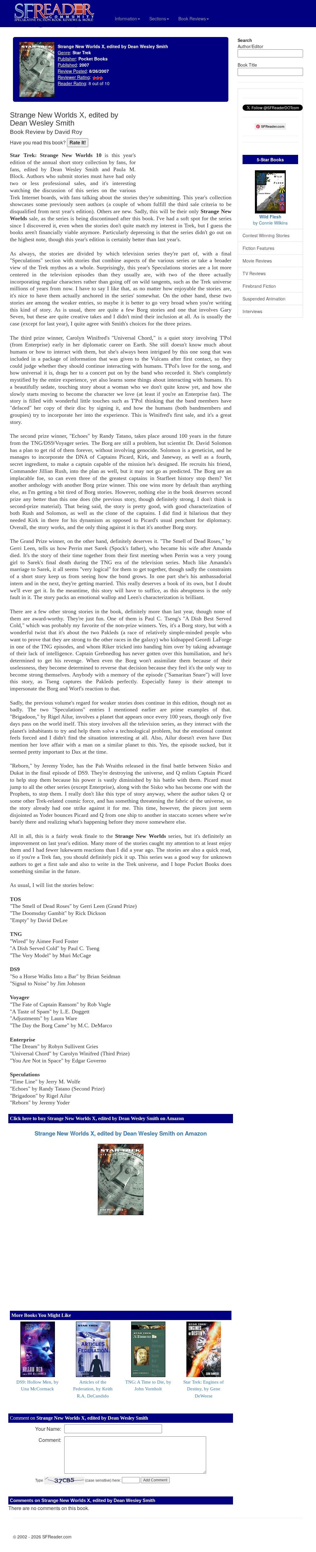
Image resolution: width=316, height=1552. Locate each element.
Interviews (252, 311)
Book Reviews (192, 18)
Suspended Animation (264, 299)
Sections (157, 18)
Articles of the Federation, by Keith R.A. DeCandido (93, 1389)
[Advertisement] (185, 151)
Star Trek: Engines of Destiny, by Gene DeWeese (203, 1389)
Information (126, 18)
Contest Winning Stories (266, 235)
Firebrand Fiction (259, 286)
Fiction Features (258, 248)
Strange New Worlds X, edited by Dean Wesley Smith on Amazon (121, 1133)
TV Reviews (254, 273)
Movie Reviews (257, 261)
